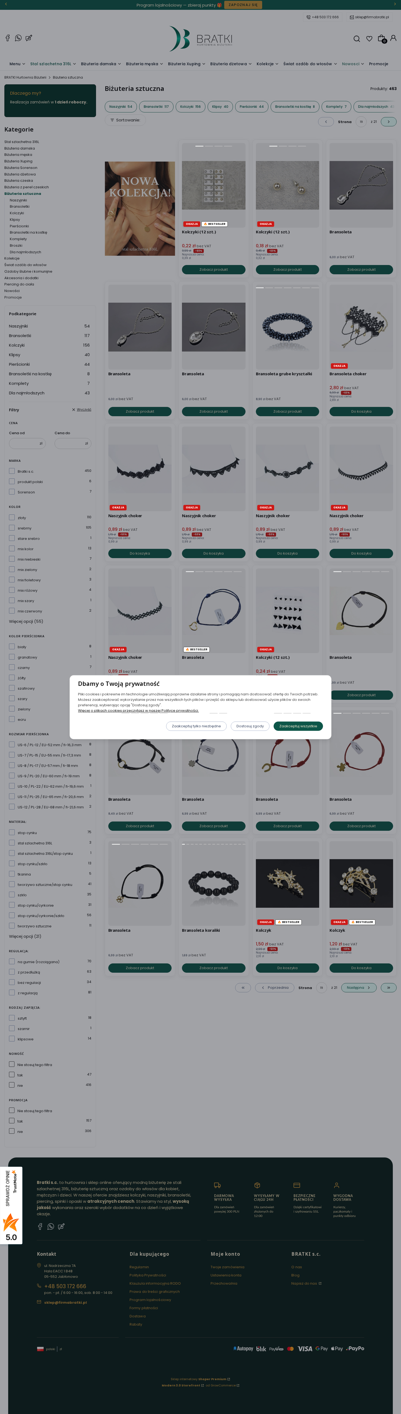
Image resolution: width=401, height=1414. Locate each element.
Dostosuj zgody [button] (250, 725)
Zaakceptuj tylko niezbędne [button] (196, 725)
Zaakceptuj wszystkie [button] (298, 725)
